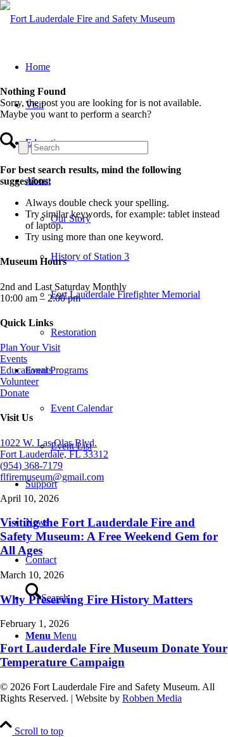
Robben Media (152, 698)
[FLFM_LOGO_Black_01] (87, 18)
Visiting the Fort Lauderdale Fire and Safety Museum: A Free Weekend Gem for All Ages (109, 536)
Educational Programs (44, 370)
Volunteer (19, 381)
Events (13, 358)
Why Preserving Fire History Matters (96, 599)
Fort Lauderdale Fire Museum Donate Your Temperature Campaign (113, 655)
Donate (14, 392)
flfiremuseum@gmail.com (52, 477)
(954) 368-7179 (31, 465)
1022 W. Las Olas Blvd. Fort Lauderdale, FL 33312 (54, 448)
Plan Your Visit (30, 347)
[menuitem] (126, 256)
